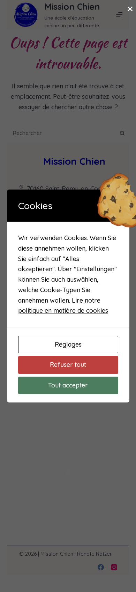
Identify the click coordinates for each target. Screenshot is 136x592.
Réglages (68, 344)
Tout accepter (68, 385)
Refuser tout (68, 365)
